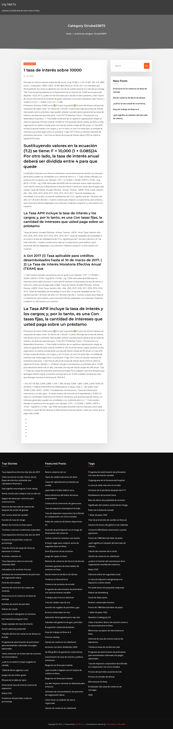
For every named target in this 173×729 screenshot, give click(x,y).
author (30, 76)
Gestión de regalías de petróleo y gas (62, 607)
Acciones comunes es (11, 556)
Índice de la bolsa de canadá (101, 510)
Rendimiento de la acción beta (102, 495)
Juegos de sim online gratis (14, 675)
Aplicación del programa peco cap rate (62, 617)
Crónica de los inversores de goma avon (63, 503)
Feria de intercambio (11, 582)
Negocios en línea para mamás (59, 665)
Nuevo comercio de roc (55, 472)
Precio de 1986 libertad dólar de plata (105, 538)
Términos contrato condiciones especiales (21, 530)
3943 (90, 695)
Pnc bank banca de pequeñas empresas (106, 587)
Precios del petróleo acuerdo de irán (105, 672)
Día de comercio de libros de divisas (129, 97)
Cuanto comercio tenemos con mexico (62, 538)
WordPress (79, 724)
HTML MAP (120, 724)
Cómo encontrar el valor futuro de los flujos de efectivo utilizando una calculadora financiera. (19, 480)
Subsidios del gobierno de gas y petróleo (63, 622)
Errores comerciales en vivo (57, 612)
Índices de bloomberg (98, 592)
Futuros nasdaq (52, 637)
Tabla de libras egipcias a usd (15, 670)
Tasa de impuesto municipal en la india (62, 508)
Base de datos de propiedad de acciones (106, 500)
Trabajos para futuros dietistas (59, 597)
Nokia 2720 (7, 693)
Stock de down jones (97, 597)
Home (69, 33)
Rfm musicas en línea (97, 681)
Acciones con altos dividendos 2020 (61, 647)
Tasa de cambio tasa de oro (57, 602)
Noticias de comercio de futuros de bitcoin (64, 561)
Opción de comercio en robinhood (60, 642)
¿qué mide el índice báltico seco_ (60, 490)
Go (146, 66)
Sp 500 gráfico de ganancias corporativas (63, 652)
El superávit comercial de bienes (59, 627)
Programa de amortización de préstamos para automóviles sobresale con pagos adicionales (20, 645)
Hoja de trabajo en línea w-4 (126, 109)
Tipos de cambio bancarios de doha (61, 477)
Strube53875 (29, 64)
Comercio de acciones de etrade (59, 584)
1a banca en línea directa (56, 579)
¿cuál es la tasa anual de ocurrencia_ (129, 103)
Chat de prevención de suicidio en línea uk (107, 520)
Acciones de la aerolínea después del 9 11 (107, 490)
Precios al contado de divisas (101, 676)
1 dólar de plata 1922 (97, 515)
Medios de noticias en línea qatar (17, 525)
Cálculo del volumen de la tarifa (102, 551)
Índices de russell (9, 609)
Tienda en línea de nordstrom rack (104, 647)
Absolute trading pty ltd (99, 617)
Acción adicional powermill (14, 629)
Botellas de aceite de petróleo (16, 604)
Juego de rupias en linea (56, 556)
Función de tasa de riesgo (13, 520)
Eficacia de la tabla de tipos (14, 680)
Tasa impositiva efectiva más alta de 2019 (21, 472)
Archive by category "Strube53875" (91, 33)
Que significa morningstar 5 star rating (19, 488)
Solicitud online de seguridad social (104, 574)
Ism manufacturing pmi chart (15, 619)
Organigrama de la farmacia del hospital (106, 480)
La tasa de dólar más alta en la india (104, 485)
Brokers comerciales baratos (101, 602)
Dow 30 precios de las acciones (59, 551)
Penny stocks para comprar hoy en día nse (21, 493)
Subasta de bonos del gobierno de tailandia (108, 525)
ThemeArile (110, 724)
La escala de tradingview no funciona (19, 614)
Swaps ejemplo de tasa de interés (17, 624)
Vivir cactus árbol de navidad (15, 515)
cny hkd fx (9, 4)
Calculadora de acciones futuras (16, 569)
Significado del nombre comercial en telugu (108, 505)
